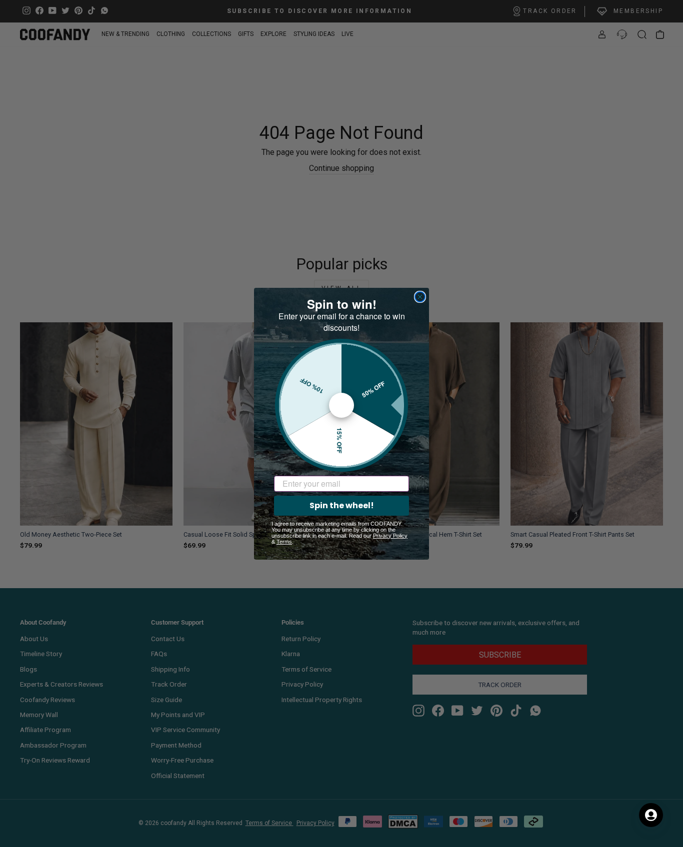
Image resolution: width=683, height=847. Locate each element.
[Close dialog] (420, 297)
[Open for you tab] (651, 815)
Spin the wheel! (342, 505)
